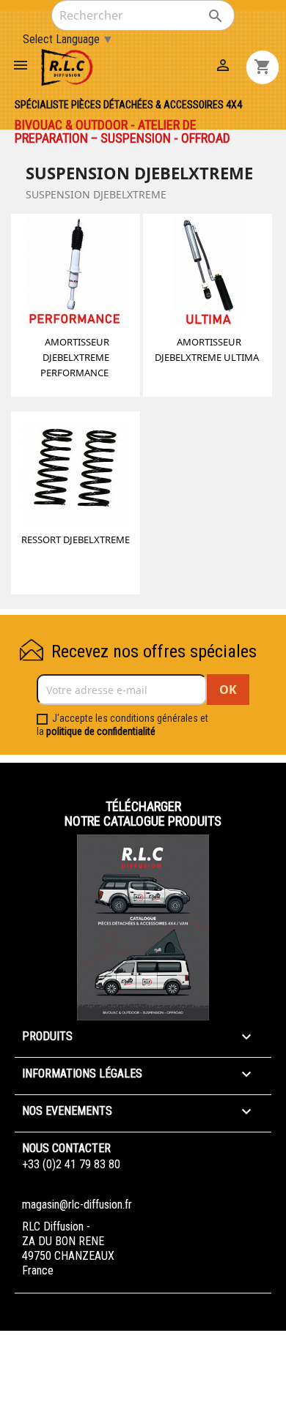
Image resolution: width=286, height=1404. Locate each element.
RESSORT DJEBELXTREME (75, 539)
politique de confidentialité (100, 731)
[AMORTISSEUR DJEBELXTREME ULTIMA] (207, 274)
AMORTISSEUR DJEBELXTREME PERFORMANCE (74, 357)
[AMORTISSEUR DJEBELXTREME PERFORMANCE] (75, 274)
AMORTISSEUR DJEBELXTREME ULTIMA (207, 349)
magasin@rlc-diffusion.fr (77, 1204)
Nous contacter (66, 1148)
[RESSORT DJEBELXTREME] (75, 471)
